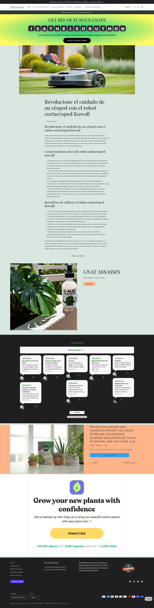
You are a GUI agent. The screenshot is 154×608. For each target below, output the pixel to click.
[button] (58, 7)
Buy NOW (89, 284)
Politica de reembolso (16, 572)
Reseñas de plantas (16, 575)
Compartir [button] (95, 462)
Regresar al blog (78, 256)
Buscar (12, 562)
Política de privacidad (50, 603)
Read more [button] (26, 371)
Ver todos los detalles (128, 462)
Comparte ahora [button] (51, 121)
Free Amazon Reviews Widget (77, 417)
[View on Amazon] (22, 378)
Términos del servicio (63, 603)
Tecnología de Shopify (25, 603)
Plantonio (17, 603)
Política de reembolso (37, 603)
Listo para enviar (15, 566)
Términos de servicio (16, 569)
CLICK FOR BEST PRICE (77, 40)
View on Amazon (109, 455)
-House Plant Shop (76, 343)
